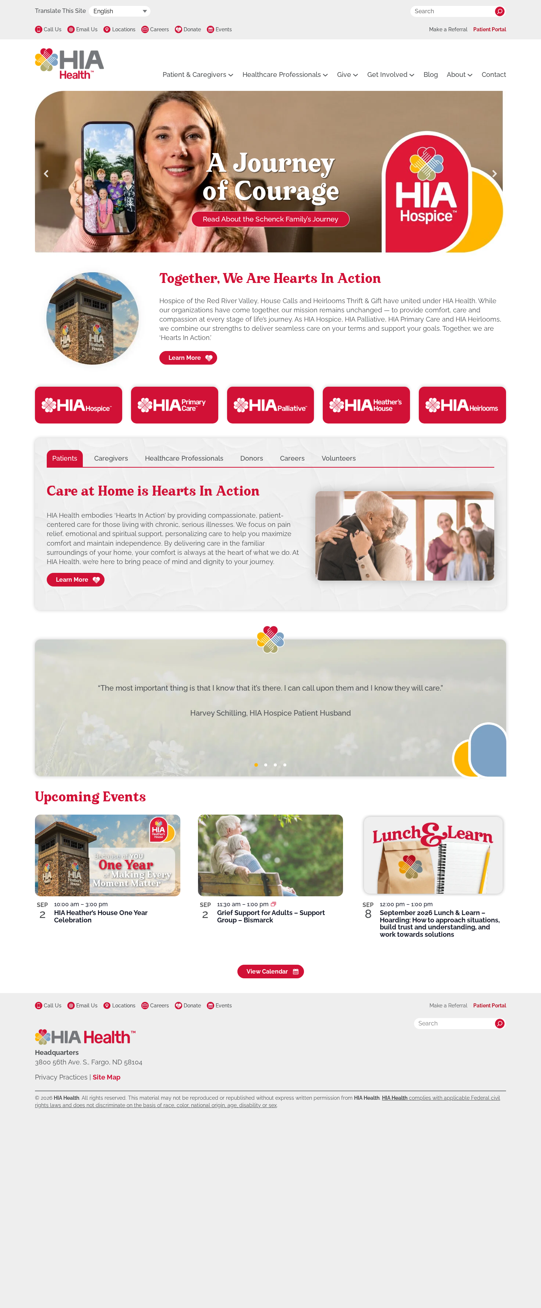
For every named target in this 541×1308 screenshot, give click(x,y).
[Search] (500, 11)
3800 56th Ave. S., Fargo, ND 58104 (88, 1062)
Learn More (185, 357)
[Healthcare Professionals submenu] (325, 75)
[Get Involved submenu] (412, 75)
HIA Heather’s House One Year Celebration (101, 916)
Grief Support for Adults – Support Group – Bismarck (271, 916)
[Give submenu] (355, 75)
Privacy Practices (61, 1077)
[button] (46, 174)
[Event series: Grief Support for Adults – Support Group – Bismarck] (273, 904)
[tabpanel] (270, 536)
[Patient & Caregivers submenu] (231, 75)
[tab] (65, 458)
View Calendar (267, 971)
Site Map (106, 1077)
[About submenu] (470, 75)
